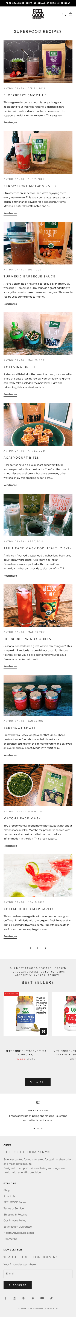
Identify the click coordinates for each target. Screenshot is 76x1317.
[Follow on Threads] (23, 1298)
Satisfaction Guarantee (18, 1226)
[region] (38, 1111)
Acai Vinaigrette (21, 367)
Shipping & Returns (15, 1214)
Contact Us (10, 1239)
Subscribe (18, 1285)
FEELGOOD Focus (15, 1202)
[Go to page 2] (45, 948)
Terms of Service (14, 1208)
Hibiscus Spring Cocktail (29, 639)
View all (38, 1082)
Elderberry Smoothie (25, 95)
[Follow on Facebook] (5, 1298)
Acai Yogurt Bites (21, 457)
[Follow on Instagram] (14, 1298)
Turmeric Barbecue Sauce (30, 276)
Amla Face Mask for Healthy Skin (38, 548)
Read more (10, 122)
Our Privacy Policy (15, 1220)
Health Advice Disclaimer (19, 1232)
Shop (7, 1190)
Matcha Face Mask (22, 818)
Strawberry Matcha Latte (30, 185)
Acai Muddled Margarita (29, 909)
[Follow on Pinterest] (33, 1298)
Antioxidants (14, 88)
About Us (9, 1196)
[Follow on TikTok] (51, 1298)
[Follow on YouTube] (42, 1298)
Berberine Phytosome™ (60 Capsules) (25, 1053)
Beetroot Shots (20, 727)
